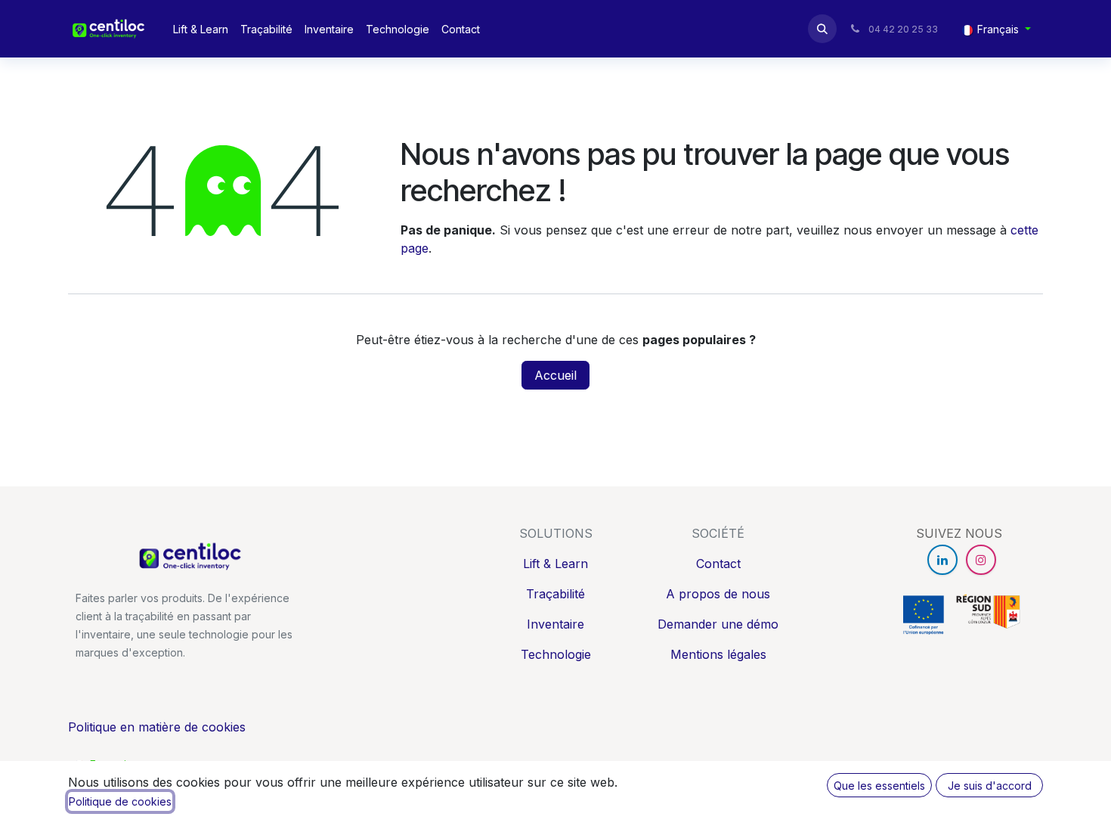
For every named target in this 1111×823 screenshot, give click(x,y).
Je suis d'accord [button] (990, 785)
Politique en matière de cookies (157, 726)
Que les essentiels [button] (879, 785)
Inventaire (555, 624)
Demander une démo (718, 624)
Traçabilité (555, 593)
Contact (718, 563)
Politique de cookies (120, 801)
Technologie (556, 654)
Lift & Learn (555, 563)
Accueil (555, 375)
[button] (822, 28)
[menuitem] (200, 29)
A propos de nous (718, 593)
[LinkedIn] (942, 560)
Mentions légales (718, 654)
